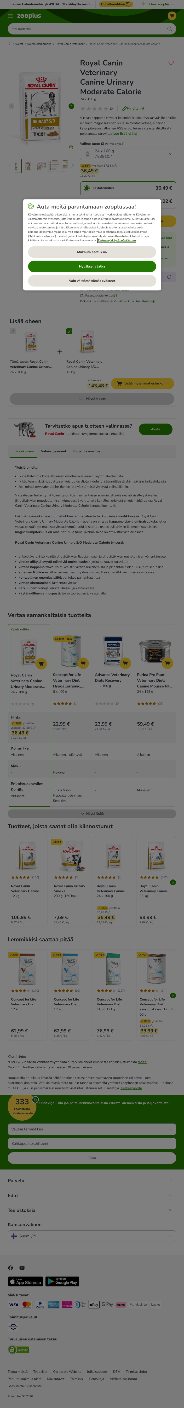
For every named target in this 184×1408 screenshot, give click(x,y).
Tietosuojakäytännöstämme (117, 240)
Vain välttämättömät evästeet (92, 281)
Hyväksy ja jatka (92, 266)
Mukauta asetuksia (92, 252)
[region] (92, 245)
